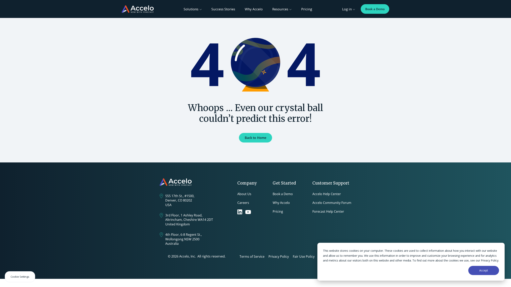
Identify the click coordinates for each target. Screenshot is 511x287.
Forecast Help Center (328, 211)
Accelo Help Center (326, 194)
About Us (244, 194)
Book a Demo (375, 9)
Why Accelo (254, 9)
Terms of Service (252, 256)
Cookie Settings (20, 276)
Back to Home (255, 138)
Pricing (306, 9)
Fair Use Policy (304, 256)
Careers (243, 203)
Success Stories (223, 9)
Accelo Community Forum (331, 203)
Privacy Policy (278, 256)
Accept (483, 270)
